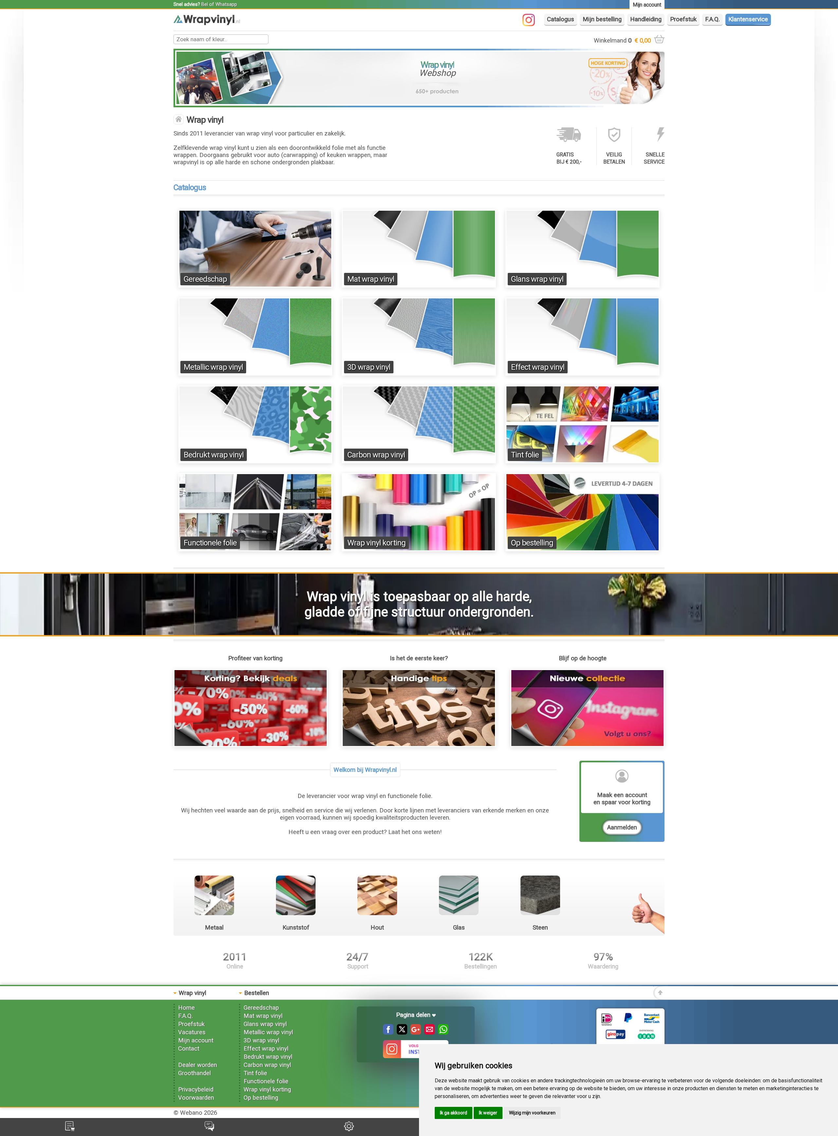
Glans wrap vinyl (537, 279)
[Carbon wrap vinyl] (419, 461)
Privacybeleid (195, 1089)
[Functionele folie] (255, 549)
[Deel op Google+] (414, 1032)
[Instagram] (531, 24)
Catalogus (560, 19)
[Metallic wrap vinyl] (255, 373)
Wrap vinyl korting (376, 542)
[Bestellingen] (70, 1129)
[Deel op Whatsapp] (441, 1032)
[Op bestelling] (582, 549)
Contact (188, 1048)
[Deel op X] (400, 1032)
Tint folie (525, 454)
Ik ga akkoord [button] (453, 1112)
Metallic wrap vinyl (213, 367)
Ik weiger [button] (488, 1112)
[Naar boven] (659, 997)
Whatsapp (226, 4)
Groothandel (194, 1073)
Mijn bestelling (602, 19)
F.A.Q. (712, 19)
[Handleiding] (419, 745)
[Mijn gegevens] (349, 1129)
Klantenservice (748, 19)
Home (186, 1007)
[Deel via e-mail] (428, 1032)
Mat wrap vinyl (370, 279)
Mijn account (195, 1040)
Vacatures (192, 1032)
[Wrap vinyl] (206, 23)
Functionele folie (210, 542)
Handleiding (646, 19)
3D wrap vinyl (368, 367)
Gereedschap (205, 279)
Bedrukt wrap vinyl (214, 454)
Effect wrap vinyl (537, 367)
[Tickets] (209, 1129)
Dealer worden (197, 1065)
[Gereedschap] (255, 285)
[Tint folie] (582, 461)
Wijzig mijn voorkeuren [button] (532, 1112)
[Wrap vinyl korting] (419, 549)
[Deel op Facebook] (388, 1032)
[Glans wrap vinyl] (582, 285)
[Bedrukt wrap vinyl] (255, 461)
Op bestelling (532, 542)
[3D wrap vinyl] (419, 373)
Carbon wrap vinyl (376, 454)
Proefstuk (683, 19)
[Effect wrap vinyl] (582, 373)
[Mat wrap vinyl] (419, 285)
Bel (204, 4)
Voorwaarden (196, 1097)
